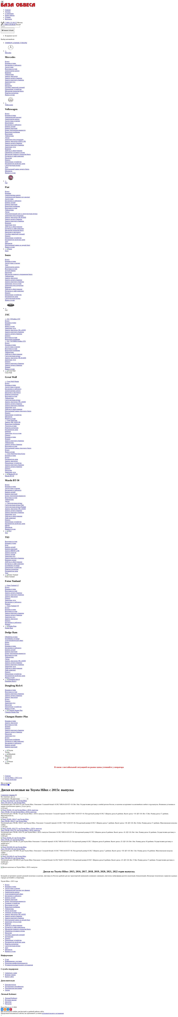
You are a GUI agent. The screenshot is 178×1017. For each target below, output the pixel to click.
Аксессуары (9, 67)
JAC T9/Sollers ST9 (13, 319)
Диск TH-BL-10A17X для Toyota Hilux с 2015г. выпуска (20, 830)
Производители (10, 985)
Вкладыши (9, 134)
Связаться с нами (11, 973)
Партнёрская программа (13, 988)
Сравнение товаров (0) (9, 795)
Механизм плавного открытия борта (18, 154)
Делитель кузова (11, 426)
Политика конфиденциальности (16, 963)
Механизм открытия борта (14, 91)
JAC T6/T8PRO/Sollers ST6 (16, 341)
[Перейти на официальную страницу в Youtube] (8, 785)
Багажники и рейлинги (13, 65)
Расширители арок (11, 296)
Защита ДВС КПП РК (12, 422)
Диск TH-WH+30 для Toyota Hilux (13, 849)
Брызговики (9, 123)
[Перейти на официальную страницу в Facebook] (1, 785)
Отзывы (8, 17)
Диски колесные (10, 779)
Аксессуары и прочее (12, 121)
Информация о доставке (13, 961)
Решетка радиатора (11, 93)
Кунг (6, 545)
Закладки (8, 1002)
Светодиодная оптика (12, 165)
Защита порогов (10, 552)
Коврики (8, 72)
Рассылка (8, 1004)
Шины (7, 525)
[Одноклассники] (5, 1009)
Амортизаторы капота (12, 195)
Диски (7, 138)
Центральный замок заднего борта (17, 169)
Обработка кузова (11, 637)
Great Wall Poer (12, 420)
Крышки (8, 193)
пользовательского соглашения (53, 1013)
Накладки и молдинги (13, 232)
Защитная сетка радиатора (14, 139)
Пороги (7, 84)
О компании (9, 13)
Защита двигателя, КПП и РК (15, 141)
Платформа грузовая (12, 565)
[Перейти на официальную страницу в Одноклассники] (4, 785)
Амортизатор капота (12, 71)
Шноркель (8, 171)
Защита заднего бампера (13, 78)
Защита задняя (10, 554)
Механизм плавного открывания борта (18, 274)
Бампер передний (11, 128)
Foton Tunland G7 (13, 585)
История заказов (10, 1000)
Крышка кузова (10, 63)
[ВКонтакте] (2, 1009)
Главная (8, 10)
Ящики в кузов (10, 173)
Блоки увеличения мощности (15, 130)
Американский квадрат (13, 117)
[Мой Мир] (8, 1009)
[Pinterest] (10, 1009)
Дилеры (8, 12)
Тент (6, 167)
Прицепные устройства (13, 89)
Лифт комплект (10, 518)
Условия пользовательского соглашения (19, 965)
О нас (7, 959)
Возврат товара (10, 975)
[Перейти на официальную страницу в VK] (3, 785)
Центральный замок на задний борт (17, 245)
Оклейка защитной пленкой (15, 87)
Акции (7, 990)
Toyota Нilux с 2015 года (13, 778)
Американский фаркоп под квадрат (17, 197)
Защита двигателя (11, 76)
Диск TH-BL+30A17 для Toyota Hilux (14, 821)
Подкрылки (9, 936)
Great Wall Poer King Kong (16, 454)
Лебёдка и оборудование (13, 354)
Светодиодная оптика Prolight (15, 507)
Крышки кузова (10, 323)
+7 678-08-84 (8, 24)
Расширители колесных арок (15, 240)
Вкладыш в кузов (11, 69)
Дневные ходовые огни (13, 912)
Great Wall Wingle (13, 381)
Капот (7, 642)
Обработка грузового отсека (15, 152)
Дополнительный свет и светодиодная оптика (21, 214)
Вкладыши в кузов (11, 905)
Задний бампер (10, 270)
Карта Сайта (9, 976)
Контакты (8, 19)
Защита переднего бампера (14, 80)
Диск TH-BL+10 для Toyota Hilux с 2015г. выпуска (18, 812)
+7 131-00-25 (10, 22)
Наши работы (10, 15)
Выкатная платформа (12, 132)
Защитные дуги (10, 147)
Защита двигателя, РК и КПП (15, 330)
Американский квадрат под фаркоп (17, 890)
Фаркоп (7, 324)
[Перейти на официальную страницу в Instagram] (6, 785)
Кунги (7, 61)
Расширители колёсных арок (15, 163)
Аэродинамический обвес (14, 640)
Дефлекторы (9, 74)
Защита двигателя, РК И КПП (15, 217)
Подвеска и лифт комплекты (15, 927)
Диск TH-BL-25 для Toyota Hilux (12, 840)
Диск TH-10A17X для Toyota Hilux (13, 802)
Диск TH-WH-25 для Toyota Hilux (12, 858)
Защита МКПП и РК (12, 551)
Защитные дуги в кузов (13, 283)
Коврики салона (10, 560)
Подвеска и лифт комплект (14, 156)
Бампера (8, 431)
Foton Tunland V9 (13, 606)
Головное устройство (12, 903)
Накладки (8, 85)
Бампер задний (10, 126)
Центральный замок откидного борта (18, 411)
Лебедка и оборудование (13, 150)
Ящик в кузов (10, 95)
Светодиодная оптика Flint (14, 505)
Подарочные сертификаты (14, 986)
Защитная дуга (10, 82)
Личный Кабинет (11, 998)
